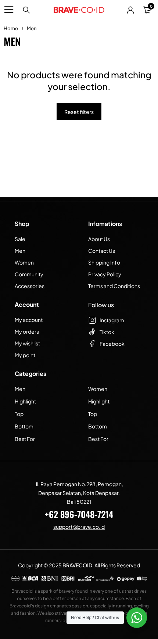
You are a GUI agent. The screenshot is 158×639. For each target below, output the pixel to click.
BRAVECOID (77, 565)
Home (11, 28)
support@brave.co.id (79, 526)
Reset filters (79, 111)
